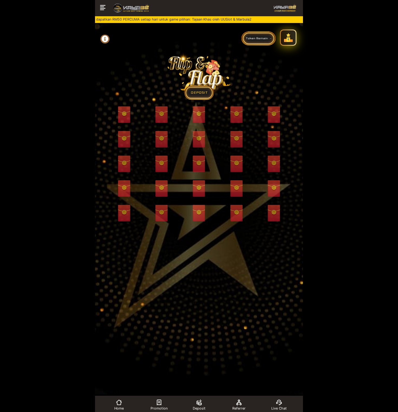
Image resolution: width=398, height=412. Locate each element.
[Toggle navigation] (102, 8)
